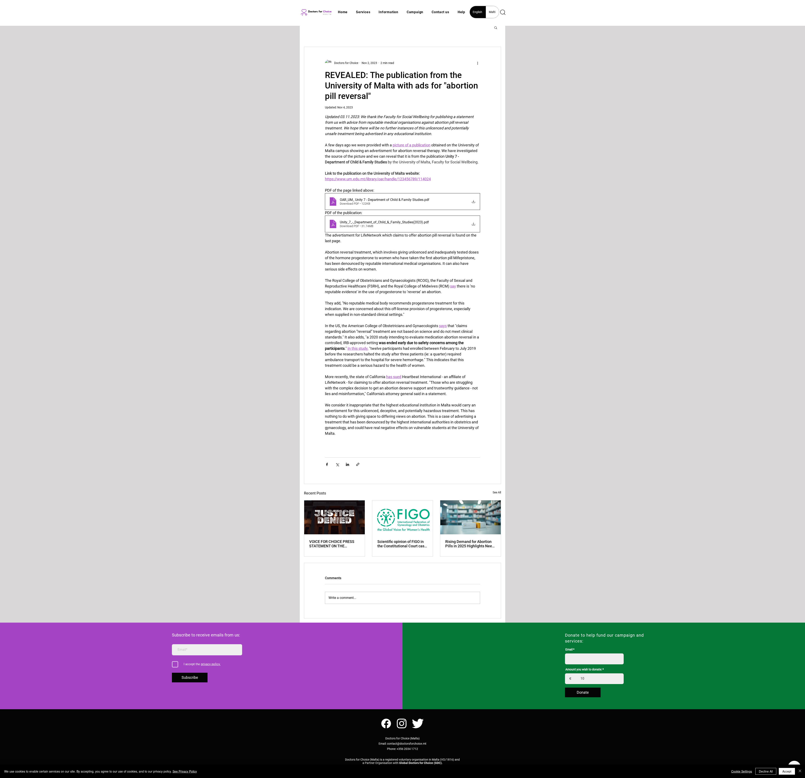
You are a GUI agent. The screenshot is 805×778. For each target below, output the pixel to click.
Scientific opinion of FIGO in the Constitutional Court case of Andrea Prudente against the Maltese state (401, 543)
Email (569, 649)
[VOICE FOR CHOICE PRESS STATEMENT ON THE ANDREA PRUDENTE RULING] (334, 517)
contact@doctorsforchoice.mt (406, 743)
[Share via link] (358, 464)
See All (497, 492)
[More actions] (477, 62)
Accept (786, 771)
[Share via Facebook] (327, 464)
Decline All (766, 771)
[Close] (799, 771)
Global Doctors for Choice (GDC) (420, 763)
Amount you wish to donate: (583, 669)
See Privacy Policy (185, 771)
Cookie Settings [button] (741, 771)
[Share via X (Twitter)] (337, 464)
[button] (363, 12)
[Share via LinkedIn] (347, 464)
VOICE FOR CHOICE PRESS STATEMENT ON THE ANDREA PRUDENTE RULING (333, 543)
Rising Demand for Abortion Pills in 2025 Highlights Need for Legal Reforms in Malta (469, 543)
